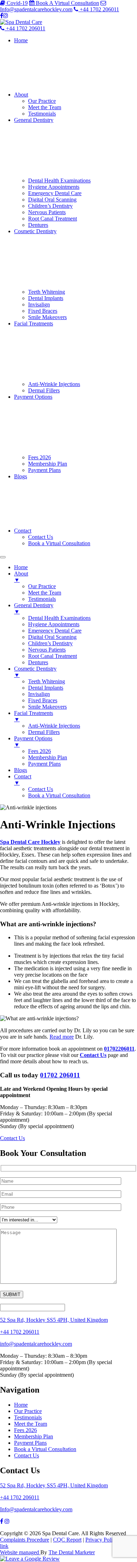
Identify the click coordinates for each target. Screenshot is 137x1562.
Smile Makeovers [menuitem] (47, 707)
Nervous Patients (47, 212)
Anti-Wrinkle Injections (54, 384)
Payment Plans (44, 470)
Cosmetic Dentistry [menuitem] (35, 672)
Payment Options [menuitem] (33, 741)
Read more (62, 1037)
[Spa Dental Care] (21, 22)
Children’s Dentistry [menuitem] (50, 643)
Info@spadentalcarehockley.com (36, 1509)
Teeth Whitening (46, 292)
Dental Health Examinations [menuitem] (59, 618)
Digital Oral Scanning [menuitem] (52, 637)
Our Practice (42, 101)
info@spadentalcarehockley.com (36, 1344)
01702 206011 (60, 1075)
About (21, 95)
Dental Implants (45, 298)
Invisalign (39, 304)
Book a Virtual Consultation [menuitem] (59, 795)
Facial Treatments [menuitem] (33, 716)
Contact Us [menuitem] (40, 789)
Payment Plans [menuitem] (44, 764)
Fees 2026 (39, 457)
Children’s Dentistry (50, 206)
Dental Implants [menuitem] (45, 688)
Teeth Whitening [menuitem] (46, 681)
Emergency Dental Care (54, 193)
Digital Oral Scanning (52, 200)
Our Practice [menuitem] (42, 586)
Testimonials (42, 114)
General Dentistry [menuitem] (33, 608)
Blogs (20, 476)
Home (21, 40)
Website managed (20, 1552)
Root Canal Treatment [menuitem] (52, 656)
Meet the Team (44, 107)
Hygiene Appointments (53, 187)
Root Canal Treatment (52, 219)
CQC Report (67, 1540)
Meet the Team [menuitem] (44, 593)
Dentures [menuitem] (38, 662)
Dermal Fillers (44, 390)
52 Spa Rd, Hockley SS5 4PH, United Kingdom (54, 1320)
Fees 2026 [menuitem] (39, 751)
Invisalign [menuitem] (39, 694)
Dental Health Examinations (59, 180)
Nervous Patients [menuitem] (47, 650)
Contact (22, 531)
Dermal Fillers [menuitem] (44, 732)
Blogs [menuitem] (20, 770)
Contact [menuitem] (22, 779)
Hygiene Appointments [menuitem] (53, 624)
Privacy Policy (101, 1540)
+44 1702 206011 (19, 1332)
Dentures (38, 225)
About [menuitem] (21, 577)
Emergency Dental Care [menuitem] (54, 631)
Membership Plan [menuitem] (47, 757)
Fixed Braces (42, 311)
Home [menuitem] (21, 567)
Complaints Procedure (24, 1540)
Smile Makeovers (47, 317)
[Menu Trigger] (3, 557)
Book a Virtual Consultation (59, 543)
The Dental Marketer (71, 1552)
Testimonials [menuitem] (42, 599)
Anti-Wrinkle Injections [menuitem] (54, 726)
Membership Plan (47, 464)
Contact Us (40, 537)
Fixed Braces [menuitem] (42, 700)
